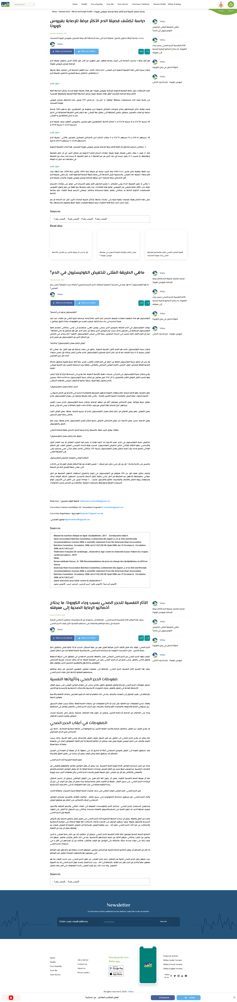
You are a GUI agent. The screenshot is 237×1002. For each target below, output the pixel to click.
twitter (192, 997)
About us (81, 968)
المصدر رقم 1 (59, 219)
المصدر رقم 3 (87, 219)
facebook (165, 997)
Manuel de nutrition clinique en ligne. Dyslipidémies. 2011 (80, 535)
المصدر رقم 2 (73, 219)
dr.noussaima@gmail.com (112, 507)
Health (84, 4)
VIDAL (56, 558)
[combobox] (23, 4)
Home (75, 4)
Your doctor (123, 4)
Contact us (82, 964)
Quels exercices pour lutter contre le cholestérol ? (78, 580)
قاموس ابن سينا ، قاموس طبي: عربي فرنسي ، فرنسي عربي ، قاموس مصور (85, 584)
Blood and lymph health (82, 11)
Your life (110, 4)
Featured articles (170, 956)
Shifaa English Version (172, 968)
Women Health (159, 4)
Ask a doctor (83, 960)
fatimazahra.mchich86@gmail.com (95, 501)
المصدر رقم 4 (101, 219)
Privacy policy (84, 972)
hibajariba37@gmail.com (90, 513)
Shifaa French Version (172, 964)
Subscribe (163, 921)
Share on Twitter (88, 51)
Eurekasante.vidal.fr (118, 535)
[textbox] (23, 4)
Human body (64, 11)
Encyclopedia (97, 4)
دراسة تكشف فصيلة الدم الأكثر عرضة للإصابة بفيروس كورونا (119, 11)
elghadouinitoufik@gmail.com (77, 519)
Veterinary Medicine (140, 4)
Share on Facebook (63, 51)
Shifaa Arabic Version (172, 960)
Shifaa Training (174, 4)
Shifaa (131, 991)
